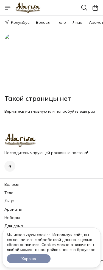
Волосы (43, 22)
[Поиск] (84, 7)
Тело (61, 22)
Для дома (13, 225)
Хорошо (28, 258)
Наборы (12, 217)
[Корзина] (95, 7)
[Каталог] (7, 7)
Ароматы (13, 209)
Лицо (77, 22)
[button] (9, 166)
